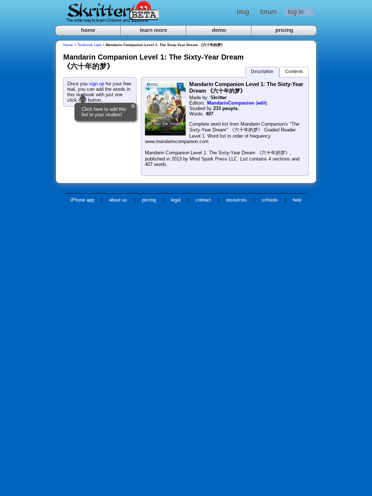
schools (270, 200)
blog (243, 12)
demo (219, 30)
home (88, 30)
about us (118, 200)
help (297, 200)
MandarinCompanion (230, 103)
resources (236, 200)
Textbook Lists (89, 45)
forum (268, 12)
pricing (284, 30)
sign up (96, 83)
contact (203, 200)
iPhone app (82, 200)
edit (261, 103)
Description (262, 71)
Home (68, 45)
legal (176, 200)
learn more (153, 30)
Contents (294, 71)
